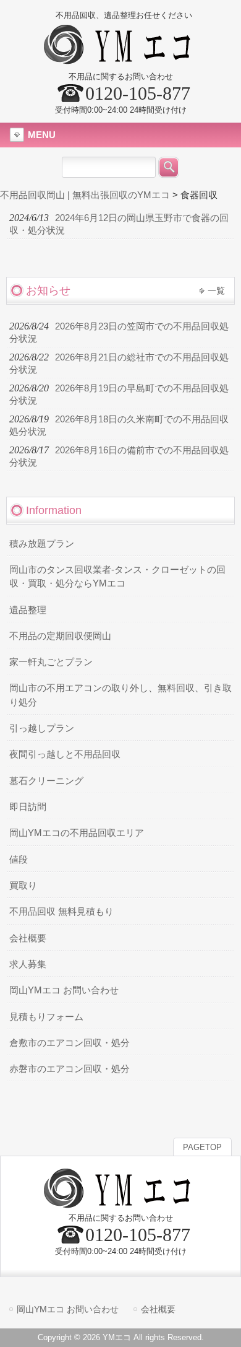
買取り (23, 886)
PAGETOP (202, 1147)
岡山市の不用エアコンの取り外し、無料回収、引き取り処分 (120, 695)
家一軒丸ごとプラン (51, 662)
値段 (18, 860)
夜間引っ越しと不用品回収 (64, 754)
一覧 (216, 290)
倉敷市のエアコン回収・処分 (69, 1043)
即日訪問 (27, 807)
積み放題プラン (41, 544)
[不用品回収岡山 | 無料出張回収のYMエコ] (121, 59)
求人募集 (27, 964)
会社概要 (27, 938)
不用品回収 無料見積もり (61, 912)
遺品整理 (27, 610)
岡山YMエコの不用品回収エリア (76, 833)
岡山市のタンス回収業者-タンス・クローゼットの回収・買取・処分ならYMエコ (117, 576)
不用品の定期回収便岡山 (60, 636)
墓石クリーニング (46, 781)
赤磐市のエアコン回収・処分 (69, 1069)
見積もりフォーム (46, 1017)
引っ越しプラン (41, 728)
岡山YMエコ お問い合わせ (64, 990)
